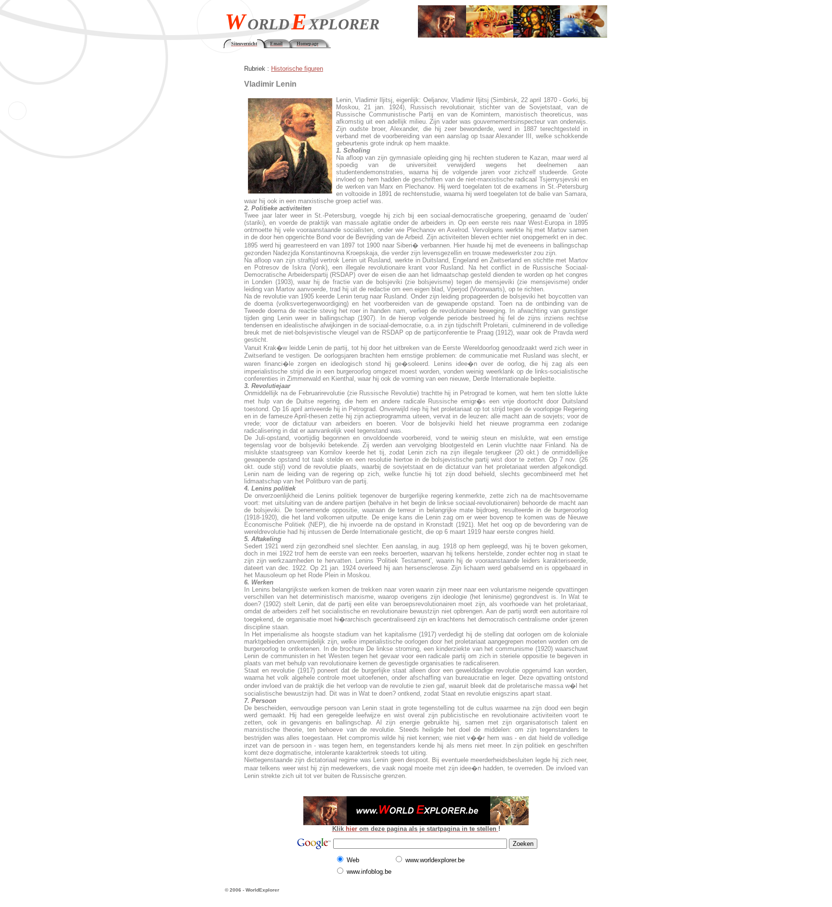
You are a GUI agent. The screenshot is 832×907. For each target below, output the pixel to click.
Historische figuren (297, 68)
